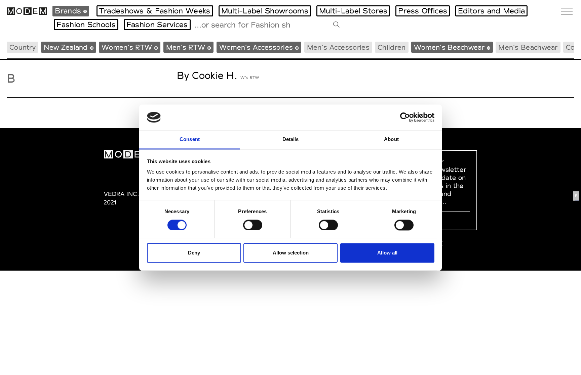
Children (391, 47)
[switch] (252, 225)
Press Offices (422, 10)
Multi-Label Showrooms (264, 10)
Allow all (387, 253)
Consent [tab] (190, 139)
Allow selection (291, 253)
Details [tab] (290, 139)
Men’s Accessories (338, 47)
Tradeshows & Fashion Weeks (154, 10)
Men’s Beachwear (528, 47)
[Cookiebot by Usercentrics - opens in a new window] (405, 117)
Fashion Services (157, 24)
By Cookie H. (207, 75)
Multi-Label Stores (353, 10)
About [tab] (391, 139)
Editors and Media (491, 10)
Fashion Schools (86, 24)
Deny (194, 253)
